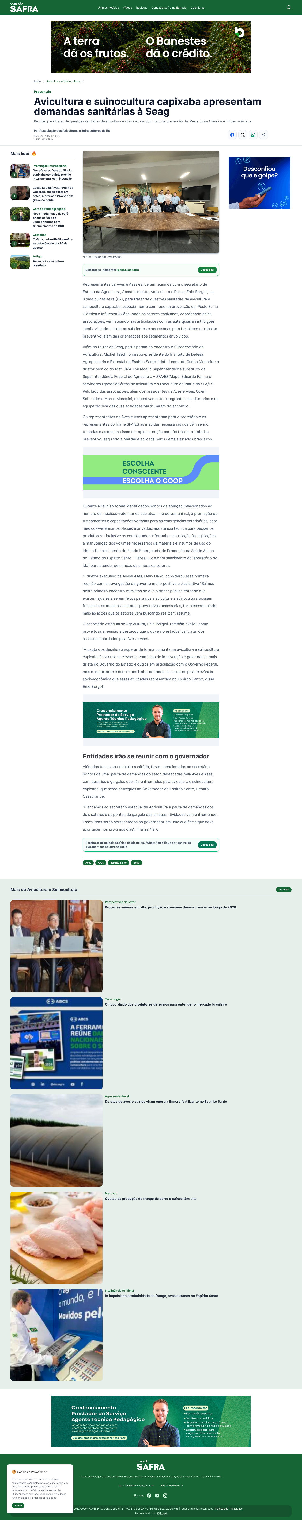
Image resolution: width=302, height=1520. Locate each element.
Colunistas (197, 7)
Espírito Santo (119, 862)
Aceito (18, 1505)
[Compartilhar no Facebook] (232, 134)
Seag (136, 862)
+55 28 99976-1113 (172, 1485)
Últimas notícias (108, 7)
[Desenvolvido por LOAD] (162, 1513)
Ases (88, 862)
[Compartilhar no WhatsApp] (253, 134)
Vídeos (127, 7)
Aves (101, 862)
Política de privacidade (43, 1497)
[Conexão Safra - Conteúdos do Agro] (24, 7)
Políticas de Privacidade (229, 1508)
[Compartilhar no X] (242, 134)
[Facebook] (149, 1495)
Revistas (141, 7)
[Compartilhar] (263, 134)
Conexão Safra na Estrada (169, 7)
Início (37, 81)
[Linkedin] (157, 1495)
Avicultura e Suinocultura (63, 81)
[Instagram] (165, 1495)
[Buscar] (289, 7)
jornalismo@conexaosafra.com (136, 1485)
